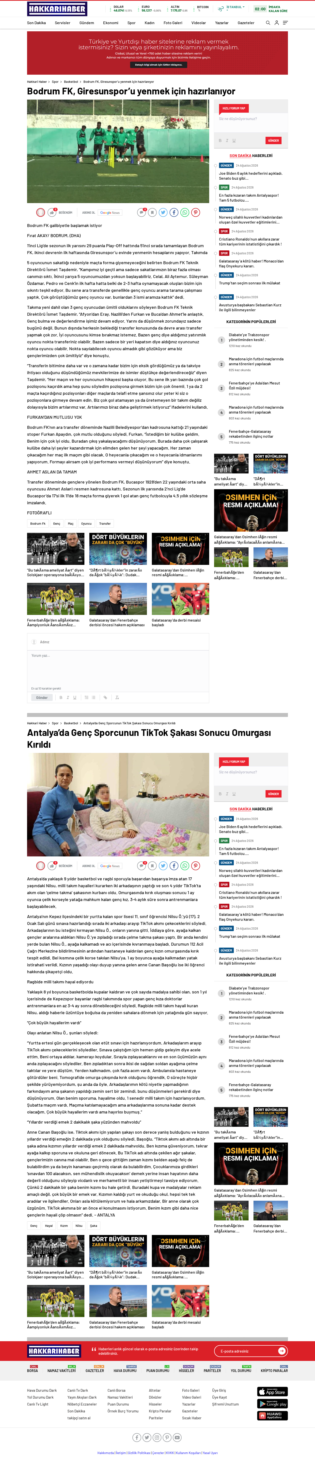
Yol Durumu (241, 1369)
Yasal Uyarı (210, 1453)
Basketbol (71, 82)
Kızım (64, 1226)
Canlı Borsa (117, 1390)
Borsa (32, 1369)
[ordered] (86, 697)
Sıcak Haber (192, 1418)
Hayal (49, 1226)
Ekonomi (110, 22)
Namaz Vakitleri (61, 1369)
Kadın (150, 22)
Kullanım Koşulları (188, 1453)
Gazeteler (246, 22)
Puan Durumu (157, 1369)
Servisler (62, 22)
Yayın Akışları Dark (82, 1397)
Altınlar (155, 1390)
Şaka (93, 1226)
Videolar (198, 22)
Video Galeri (191, 1397)
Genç (56, 523)
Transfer (105, 523)
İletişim (121, 1453)
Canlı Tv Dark (77, 1390)
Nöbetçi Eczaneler (82, 1404)
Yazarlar (222, 22)
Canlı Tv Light (37, 1404)
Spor (131, 22)
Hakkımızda (105, 1453)
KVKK (170, 1453)
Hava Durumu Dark (42, 1390)
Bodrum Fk (38, 523)
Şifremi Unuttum (225, 1404)
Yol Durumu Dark (40, 1397)
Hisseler (186, 1369)
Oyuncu (86, 523)
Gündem (86, 22)
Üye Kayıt (219, 1397)
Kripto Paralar (274, 1369)
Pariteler (212, 1369)
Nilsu (79, 1226)
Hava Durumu (125, 1369)
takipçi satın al (79, 1418)
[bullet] (93, 697)
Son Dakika (36, 22)
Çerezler (158, 1453)
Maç (71, 523)
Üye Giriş (219, 1390)
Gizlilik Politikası (139, 1453)
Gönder (42, 697)
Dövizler (155, 1397)
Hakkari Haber (37, 82)
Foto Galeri (173, 22)
